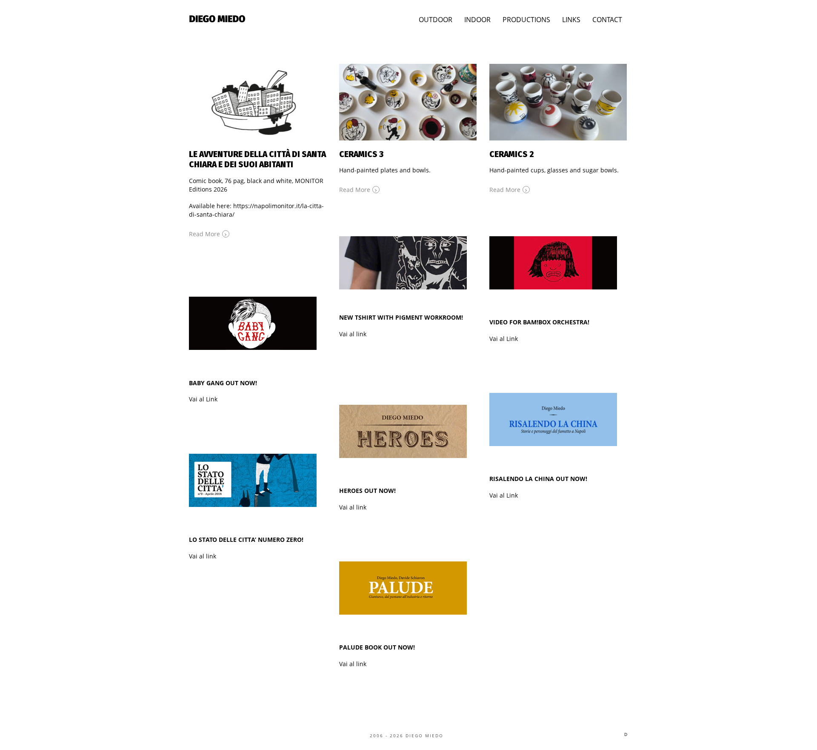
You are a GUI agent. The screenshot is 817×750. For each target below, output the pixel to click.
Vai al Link (503, 339)
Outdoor (435, 19)
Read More (208, 233)
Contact (607, 19)
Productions (526, 19)
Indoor (477, 19)
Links (571, 19)
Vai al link (352, 334)
